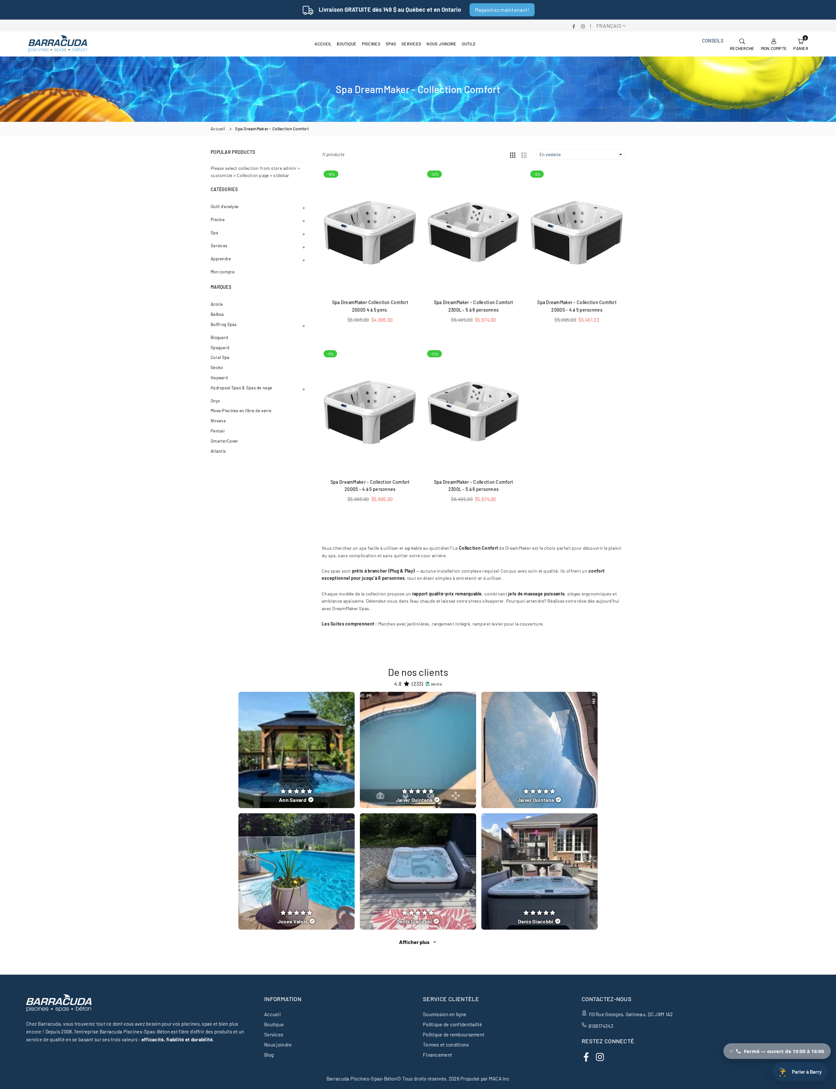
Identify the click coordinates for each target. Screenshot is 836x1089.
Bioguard (219, 337)
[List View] (524, 154)
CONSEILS (712, 40)
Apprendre (221, 258)
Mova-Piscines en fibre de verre (241, 410)
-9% (537, 174)
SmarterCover (224, 441)
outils (469, 43)
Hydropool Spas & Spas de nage (241, 387)
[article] (296, 750)
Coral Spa (220, 357)
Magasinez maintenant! (502, 10)
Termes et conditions (446, 1045)
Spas (391, 43)
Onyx (215, 400)
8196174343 (600, 1026)
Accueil (322, 43)
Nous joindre (441, 43)
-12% (434, 174)
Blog (269, 1055)
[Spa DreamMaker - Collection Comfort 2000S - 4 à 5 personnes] (577, 231)
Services (411, 43)
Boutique (346, 43)
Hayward (219, 377)
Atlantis (218, 451)
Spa (214, 232)
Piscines (371, 43)
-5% (330, 353)
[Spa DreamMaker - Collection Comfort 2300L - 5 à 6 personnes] (474, 231)
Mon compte (222, 271)
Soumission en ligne (444, 1014)
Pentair (218, 430)
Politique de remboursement (453, 1034)
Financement (437, 1055)
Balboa (217, 314)
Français (608, 26)
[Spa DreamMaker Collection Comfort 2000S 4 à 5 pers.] (370, 231)
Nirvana (218, 420)
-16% (331, 174)
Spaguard (220, 347)
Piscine (218, 219)
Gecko (217, 367)
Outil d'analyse (224, 206)
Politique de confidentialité (452, 1024)
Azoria (217, 304)
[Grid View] (512, 154)
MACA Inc (499, 1078)
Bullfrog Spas (224, 324)
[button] (801, 44)
